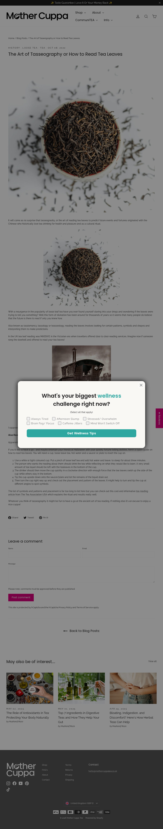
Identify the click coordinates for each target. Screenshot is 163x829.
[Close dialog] (141, 385)
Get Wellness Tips (81, 433)
